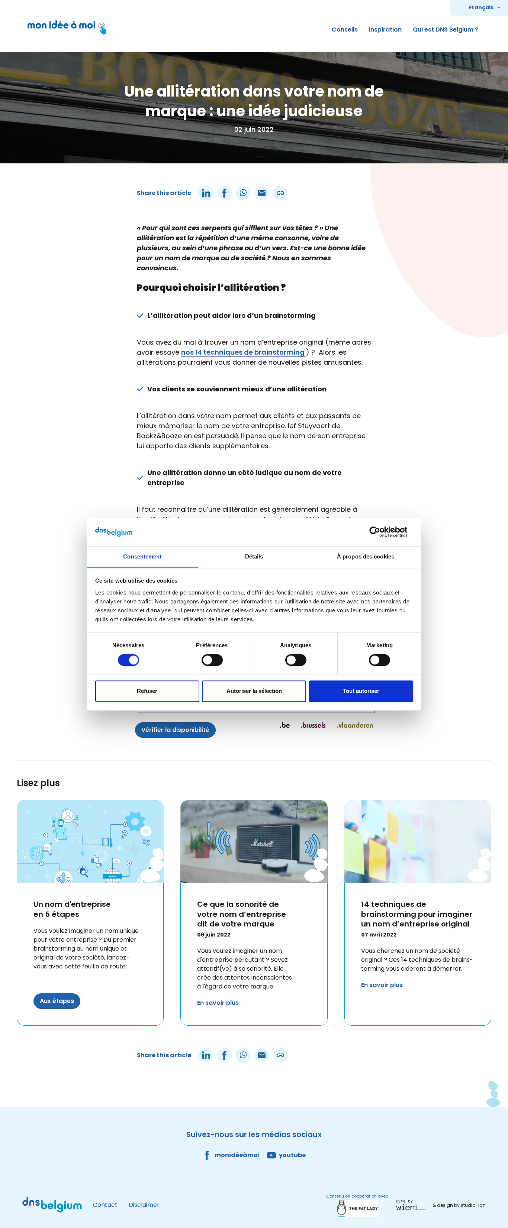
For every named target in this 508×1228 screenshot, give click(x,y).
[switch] (212, 660)
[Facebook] (224, 193)
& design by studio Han (459, 1205)
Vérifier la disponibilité (175, 730)
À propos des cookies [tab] (365, 556)
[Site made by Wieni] (413, 1205)
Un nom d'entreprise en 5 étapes (72, 909)
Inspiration (385, 29)
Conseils (345, 29)
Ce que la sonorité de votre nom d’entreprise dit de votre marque (241, 914)
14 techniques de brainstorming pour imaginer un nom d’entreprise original (416, 914)
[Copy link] (280, 193)
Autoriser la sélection (254, 691)
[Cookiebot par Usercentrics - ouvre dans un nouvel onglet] (380, 531)
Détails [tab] (254, 556)
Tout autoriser (361, 691)
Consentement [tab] (142, 556)
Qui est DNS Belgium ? (445, 29)
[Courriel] (261, 193)
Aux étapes (57, 1001)
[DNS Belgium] (52, 1205)
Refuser (147, 691)
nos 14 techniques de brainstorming (243, 352)
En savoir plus (218, 1003)
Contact (105, 1205)
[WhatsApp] (243, 193)
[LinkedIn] (206, 193)
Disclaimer (144, 1205)
